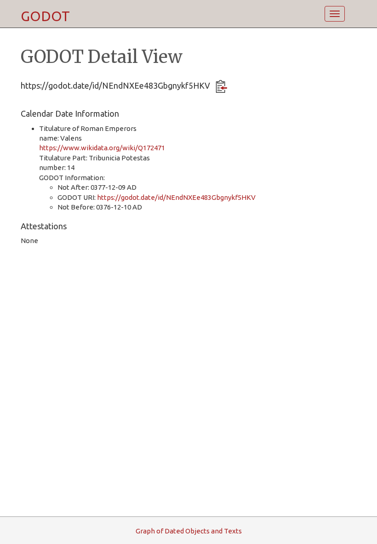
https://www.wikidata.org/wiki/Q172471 (102, 148)
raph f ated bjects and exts (189, 531)
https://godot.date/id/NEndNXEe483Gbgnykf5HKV (176, 197)
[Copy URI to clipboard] (221, 86)
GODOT (45, 16)
